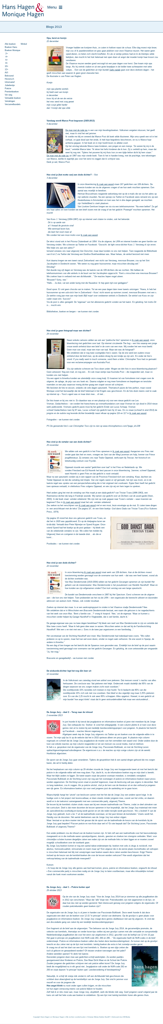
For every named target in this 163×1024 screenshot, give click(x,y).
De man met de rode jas (76, 130)
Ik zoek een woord (105, 184)
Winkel (24, 44)
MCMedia (126, 1017)
